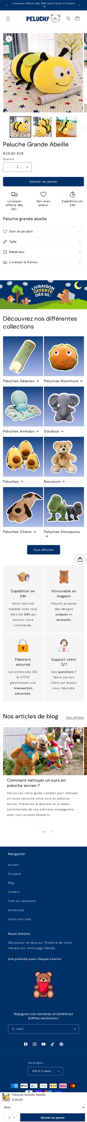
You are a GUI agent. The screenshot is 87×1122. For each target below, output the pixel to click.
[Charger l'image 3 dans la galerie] (66, 127)
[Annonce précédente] (7, 5)
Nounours (52, 481)
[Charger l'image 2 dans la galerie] (43, 127)
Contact (13, 892)
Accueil (13, 864)
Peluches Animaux (18, 431)
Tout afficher (43, 550)
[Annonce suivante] (79, 5)
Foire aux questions (22, 901)
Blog (11, 883)
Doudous (51, 431)
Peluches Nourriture (61, 381)
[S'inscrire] (74, 1029)
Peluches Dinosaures (62, 532)
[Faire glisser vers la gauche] (4, 128)
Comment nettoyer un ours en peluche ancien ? (36, 783)
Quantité (8, 159)
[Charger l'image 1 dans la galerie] (20, 127)
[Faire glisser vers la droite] (82, 128)
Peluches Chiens (17, 532)
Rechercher (16, 910)
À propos (14, 874)
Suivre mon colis (19, 919)
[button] (8, 18)
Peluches (11, 481)
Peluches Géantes (19, 381)
